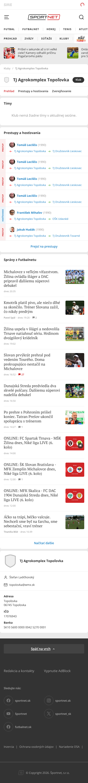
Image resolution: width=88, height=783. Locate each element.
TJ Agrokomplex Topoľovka (30, 151)
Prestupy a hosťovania (33, 91)
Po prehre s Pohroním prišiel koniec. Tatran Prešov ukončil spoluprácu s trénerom (28, 417)
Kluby (7, 68)
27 (22, 374)
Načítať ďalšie (44, 543)
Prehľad (9, 91)
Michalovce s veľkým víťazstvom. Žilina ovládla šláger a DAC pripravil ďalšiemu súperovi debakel (31, 279)
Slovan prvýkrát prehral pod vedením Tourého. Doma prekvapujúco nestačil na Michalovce (27, 362)
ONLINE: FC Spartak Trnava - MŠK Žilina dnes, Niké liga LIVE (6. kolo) (32, 443)
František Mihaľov (29, 213)
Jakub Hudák (26, 230)
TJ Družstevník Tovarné (66, 236)
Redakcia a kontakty (19, 671)
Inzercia (9, 747)
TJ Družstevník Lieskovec (67, 151)
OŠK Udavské (61, 219)
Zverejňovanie (61, 91)
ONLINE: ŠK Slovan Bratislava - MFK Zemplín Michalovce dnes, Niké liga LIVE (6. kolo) (30, 469)
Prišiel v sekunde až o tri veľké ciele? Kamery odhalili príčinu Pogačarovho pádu (37, 53)
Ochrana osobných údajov (36, 747)
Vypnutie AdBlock (57, 671)
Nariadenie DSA (69, 747)
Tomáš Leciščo (27, 145)
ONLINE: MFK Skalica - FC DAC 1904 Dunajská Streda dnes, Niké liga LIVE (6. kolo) (31, 495)
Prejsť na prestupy (44, 246)
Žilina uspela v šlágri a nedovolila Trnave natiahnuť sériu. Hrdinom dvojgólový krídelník (31, 333)
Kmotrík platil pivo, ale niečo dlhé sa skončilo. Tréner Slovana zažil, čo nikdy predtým (32, 307)
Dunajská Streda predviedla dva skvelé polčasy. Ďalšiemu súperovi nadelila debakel (32, 390)
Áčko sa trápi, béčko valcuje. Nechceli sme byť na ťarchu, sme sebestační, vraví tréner (30, 521)
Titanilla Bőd (11, 531)
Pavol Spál (9, 317)
